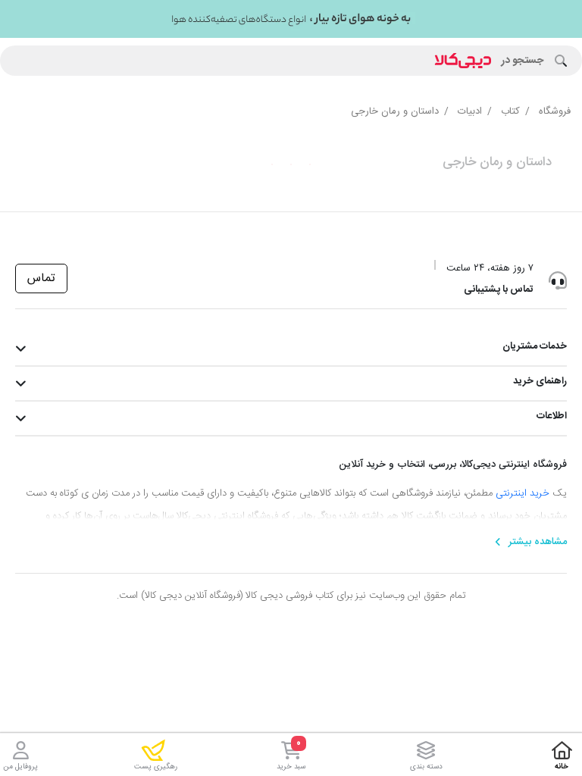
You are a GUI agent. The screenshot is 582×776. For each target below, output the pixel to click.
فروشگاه (555, 111)
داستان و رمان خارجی (395, 111)
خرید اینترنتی (522, 493)
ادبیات (470, 111)
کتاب (510, 111)
